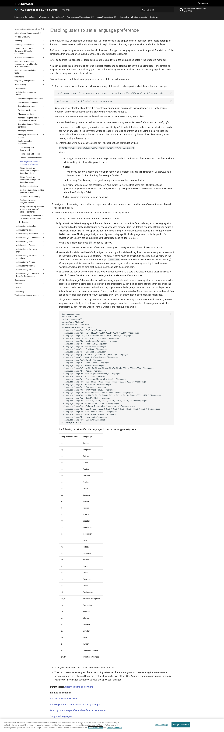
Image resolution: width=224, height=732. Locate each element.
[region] (112, 725)
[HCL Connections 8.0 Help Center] (16, 10)
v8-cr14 (66, 10)
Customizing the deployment (78, 687)
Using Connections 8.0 (107, 17)
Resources (203, 3)
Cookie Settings (161, 725)
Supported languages (61, 716)
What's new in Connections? (51, 17)
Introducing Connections (25, 17)
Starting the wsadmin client (64, 698)
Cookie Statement (95, 728)
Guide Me (154, 17)
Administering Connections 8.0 (80, 17)
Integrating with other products (133, 17)
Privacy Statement (114, 728)
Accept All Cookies (181, 725)
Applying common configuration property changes (75, 704)
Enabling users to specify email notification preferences (78, 710)
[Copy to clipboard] (171, 93)
